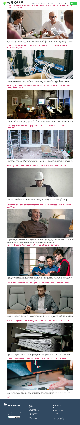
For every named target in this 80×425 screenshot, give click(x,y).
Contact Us (52, 3)
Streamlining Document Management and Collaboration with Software (38, 320)
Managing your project (34, 410)
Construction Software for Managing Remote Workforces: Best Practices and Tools (39, 206)
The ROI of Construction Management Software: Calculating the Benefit (38, 283)
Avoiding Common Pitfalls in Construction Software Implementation (36, 165)
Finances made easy (33, 413)
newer (8, 397)
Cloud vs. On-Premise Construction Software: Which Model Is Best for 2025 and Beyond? (38, 46)
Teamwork (31, 411)
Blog (30, 417)
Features (38, 3)
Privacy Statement (33, 418)
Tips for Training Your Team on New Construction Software (33, 245)
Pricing (47, 3)
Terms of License (32, 420)
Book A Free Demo (33, 405)
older (8, 396)
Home (33, 3)
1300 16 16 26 (58, 405)
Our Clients (31, 414)
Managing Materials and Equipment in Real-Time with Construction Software (36, 126)
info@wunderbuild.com (60, 408)
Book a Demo (60, 3)
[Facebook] (57, 418)
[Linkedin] (63, 418)
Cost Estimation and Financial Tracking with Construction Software (36, 358)
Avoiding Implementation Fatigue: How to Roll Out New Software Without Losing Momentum (39, 86)
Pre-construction (32, 409)
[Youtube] (54, 418)
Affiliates (43, 3)
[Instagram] (60, 418)
